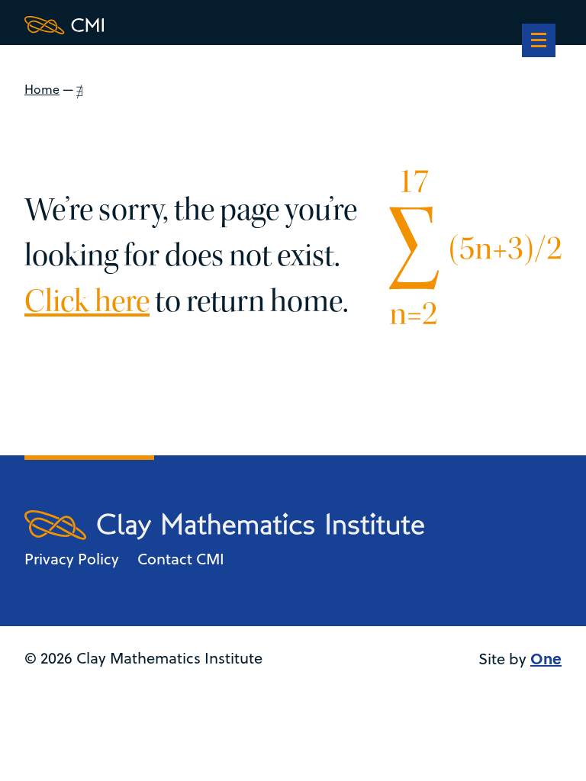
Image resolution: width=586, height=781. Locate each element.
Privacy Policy (71, 559)
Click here (87, 301)
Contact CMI (180, 559)
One (546, 658)
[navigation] (538, 42)
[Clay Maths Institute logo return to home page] (224, 25)
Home (42, 89)
